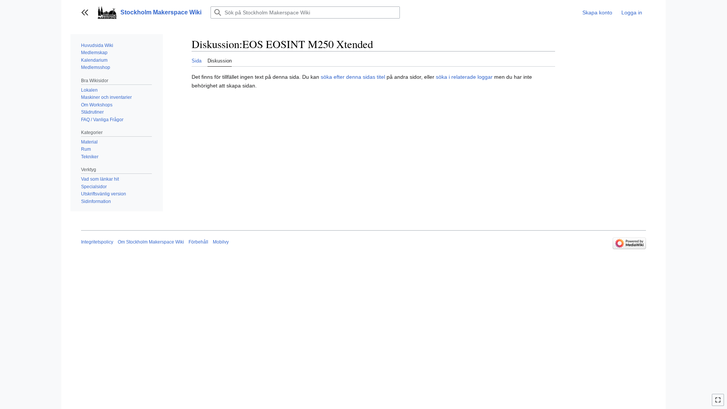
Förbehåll (198, 242)
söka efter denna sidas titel (353, 77)
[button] (85, 12)
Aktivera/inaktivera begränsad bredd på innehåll (719, 403)
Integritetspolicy (97, 242)
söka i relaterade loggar (464, 77)
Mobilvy (221, 242)
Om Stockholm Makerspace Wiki (151, 242)
